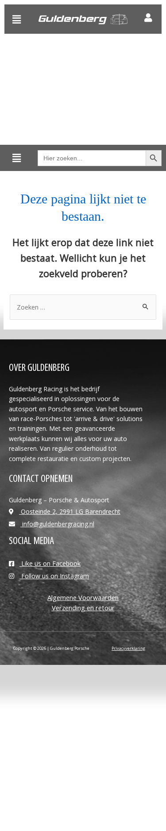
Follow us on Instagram (54, 576)
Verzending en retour (83, 607)
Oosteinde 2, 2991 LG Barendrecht (69, 511)
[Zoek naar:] (83, 306)
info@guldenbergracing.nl (57, 524)
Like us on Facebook (50, 563)
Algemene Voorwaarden (83, 597)
